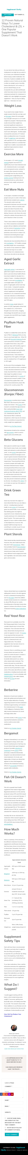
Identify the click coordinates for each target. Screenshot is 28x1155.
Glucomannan (8, 400)
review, (24, 633)
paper (21, 707)
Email (7, 1106)
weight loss (12, 138)
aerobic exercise (8, 178)
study (11, 304)
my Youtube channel (15, 728)
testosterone (16, 544)
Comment (8, 1086)
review (22, 376)
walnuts (22, 200)
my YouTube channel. (16, 426)
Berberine (6, 880)
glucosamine (10, 432)
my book (12, 678)
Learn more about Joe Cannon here (14, 1049)
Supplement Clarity (14, 9)
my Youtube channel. (15, 772)
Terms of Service (22, 1150)
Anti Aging (7, 14)
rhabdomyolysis (8, 674)
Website (8, 1112)
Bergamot (7, 874)
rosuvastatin (13, 766)
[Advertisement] (14, 54)
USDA (22, 481)
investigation (10, 243)
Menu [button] (14, 3)
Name (7, 1100)
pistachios (17, 228)
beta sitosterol (21, 547)
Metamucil (15, 335)
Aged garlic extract (9, 269)
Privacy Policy (11, 1150)
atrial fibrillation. (8, 824)
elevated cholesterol (16, 339)
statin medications (21, 608)
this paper (8, 116)
